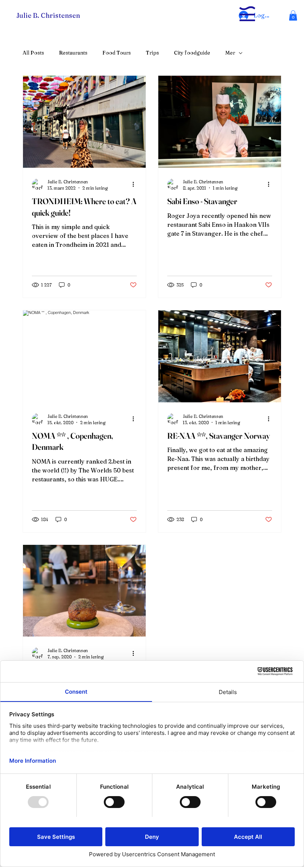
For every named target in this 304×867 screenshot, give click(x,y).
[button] (293, 15)
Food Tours (116, 52)
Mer (230, 52)
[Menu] (247, 13)
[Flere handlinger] (135, 184)
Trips (152, 52)
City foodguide (192, 52)
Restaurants (73, 52)
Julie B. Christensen (48, 15)
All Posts (33, 52)
